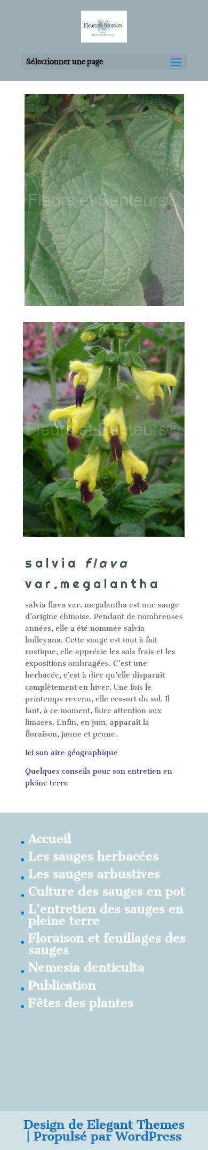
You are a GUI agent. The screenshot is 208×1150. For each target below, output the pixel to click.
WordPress (148, 1136)
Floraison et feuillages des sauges (107, 944)
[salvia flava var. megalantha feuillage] (104, 303)
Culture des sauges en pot (106, 891)
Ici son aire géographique (71, 752)
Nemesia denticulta (86, 967)
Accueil (49, 838)
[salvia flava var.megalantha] (104, 534)
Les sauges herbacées (93, 856)
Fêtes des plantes (80, 1002)
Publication (62, 985)
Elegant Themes (136, 1124)
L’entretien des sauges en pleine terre (105, 914)
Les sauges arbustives (94, 873)
